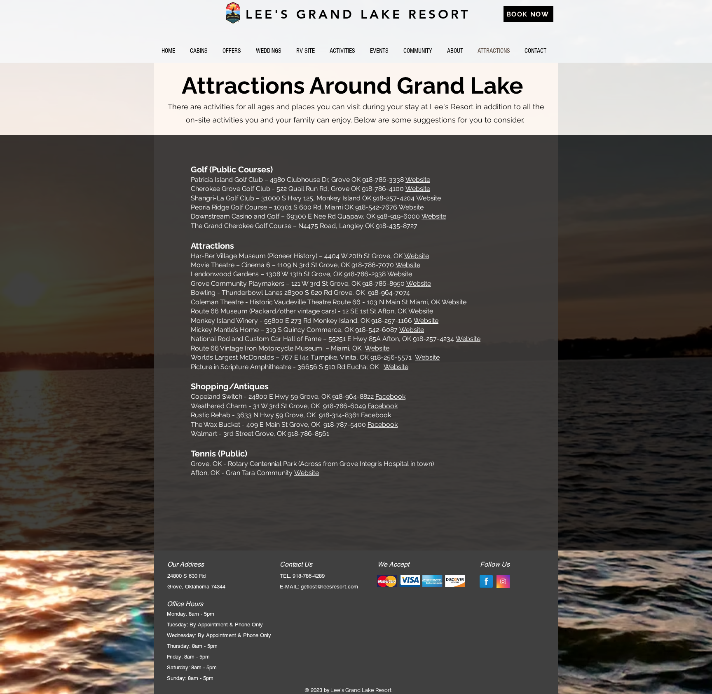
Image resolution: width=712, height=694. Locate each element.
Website (417, 179)
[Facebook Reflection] (486, 581)
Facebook (390, 396)
